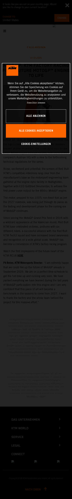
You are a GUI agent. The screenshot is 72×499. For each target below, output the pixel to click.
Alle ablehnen (36, 116)
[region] (36, 108)
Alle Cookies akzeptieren (36, 130)
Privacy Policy (32, 102)
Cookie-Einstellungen (36, 144)
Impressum (41, 102)
